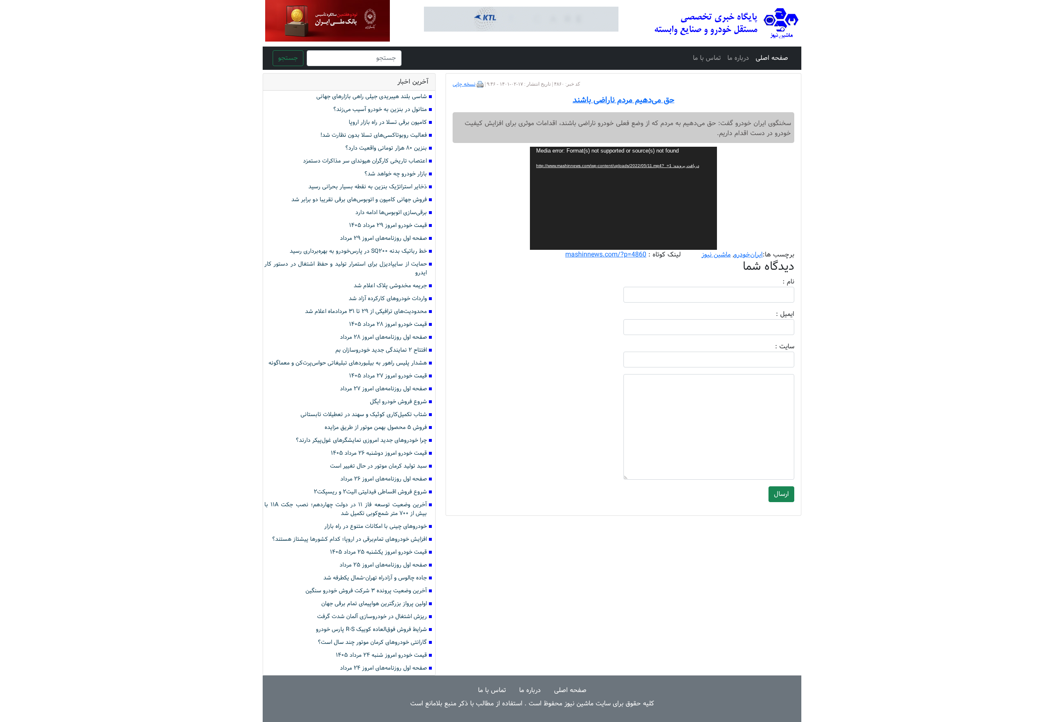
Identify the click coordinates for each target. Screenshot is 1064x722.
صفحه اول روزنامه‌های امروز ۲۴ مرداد (383, 668)
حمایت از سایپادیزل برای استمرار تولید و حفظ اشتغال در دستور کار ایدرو (345, 268)
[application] (623, 198)
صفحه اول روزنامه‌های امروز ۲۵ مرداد (383, 565)
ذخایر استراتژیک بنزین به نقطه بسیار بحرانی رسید (367, 187)
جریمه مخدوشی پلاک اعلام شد (390, 286)
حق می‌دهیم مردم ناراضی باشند (624, 100)
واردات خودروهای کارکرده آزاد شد (388, 298)
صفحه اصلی (772, 58)
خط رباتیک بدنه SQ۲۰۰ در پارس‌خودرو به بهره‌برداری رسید (358, 251)
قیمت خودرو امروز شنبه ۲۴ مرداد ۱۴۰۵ (381, 655)
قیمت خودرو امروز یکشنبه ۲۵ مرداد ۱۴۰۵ (378, 552)
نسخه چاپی (464, 84)
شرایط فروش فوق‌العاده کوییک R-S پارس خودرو (371, 629)
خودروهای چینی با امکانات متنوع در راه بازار (375, 526)
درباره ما (738, 58)
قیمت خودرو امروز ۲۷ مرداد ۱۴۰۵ (388, 376)
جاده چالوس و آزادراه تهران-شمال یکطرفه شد (375, 578)
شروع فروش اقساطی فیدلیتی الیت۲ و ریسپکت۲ (370, 492)
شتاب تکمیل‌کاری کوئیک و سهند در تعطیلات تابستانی (363, 414)
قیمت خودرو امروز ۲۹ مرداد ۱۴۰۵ (388, 225)
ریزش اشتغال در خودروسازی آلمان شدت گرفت (372, 616)
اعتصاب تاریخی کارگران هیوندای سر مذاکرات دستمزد (365, 161)
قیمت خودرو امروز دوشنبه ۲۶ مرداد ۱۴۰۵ (379, 453)
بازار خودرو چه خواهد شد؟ (396, 174)
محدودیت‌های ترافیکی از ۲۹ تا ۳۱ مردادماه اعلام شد (366, 311)
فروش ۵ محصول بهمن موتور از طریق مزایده (376, 427)
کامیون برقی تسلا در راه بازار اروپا (388, 122)
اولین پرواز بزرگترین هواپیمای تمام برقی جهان (374, 604)
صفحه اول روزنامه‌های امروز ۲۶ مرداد (383, 479)
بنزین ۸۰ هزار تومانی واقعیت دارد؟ (386, 148)
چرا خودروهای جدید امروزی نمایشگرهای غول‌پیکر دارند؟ (361, 440)
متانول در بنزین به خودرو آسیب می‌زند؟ (380, 109)
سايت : (775, 347)
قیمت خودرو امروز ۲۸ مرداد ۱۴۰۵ (388, 324)
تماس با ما (707, 58)
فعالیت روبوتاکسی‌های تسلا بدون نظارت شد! (373, 135)
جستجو (288, 58)
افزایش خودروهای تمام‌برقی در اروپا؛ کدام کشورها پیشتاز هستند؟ (349, 539)
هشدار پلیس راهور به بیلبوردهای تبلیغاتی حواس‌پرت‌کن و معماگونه (347, 363)
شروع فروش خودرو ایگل (398, 402)
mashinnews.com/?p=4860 (605, 254)
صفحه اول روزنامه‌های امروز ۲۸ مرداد (383, 337)
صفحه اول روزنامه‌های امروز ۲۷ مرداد (383, 389)
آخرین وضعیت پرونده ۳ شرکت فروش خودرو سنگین (366, 591)
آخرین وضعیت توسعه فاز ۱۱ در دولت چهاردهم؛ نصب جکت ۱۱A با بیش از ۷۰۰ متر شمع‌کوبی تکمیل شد (345, 509)
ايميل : (775, 314)
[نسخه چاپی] (480, 84)
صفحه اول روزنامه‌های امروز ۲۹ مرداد (383, 238)
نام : (776, 282)
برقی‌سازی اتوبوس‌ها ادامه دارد (391, 212)
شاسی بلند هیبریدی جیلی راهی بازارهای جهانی (371, 96)
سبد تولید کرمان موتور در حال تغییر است (378, 466)
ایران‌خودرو (748, 254)
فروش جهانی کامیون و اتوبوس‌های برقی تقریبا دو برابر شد (359, 200)
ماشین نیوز (716, 254)
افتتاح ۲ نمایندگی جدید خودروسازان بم (381, 350)
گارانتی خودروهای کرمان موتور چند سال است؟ (372, 642)
